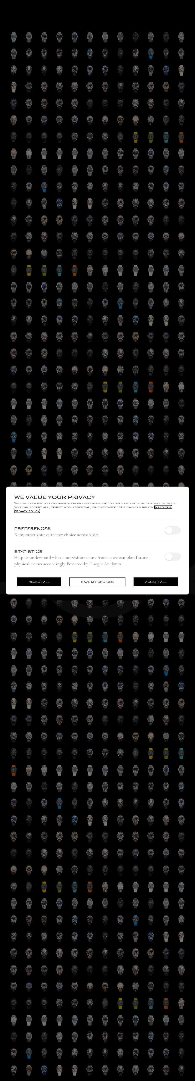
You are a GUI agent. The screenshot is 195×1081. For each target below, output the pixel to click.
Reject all (39, 582)
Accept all (156, 582)
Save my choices (97, 582)
